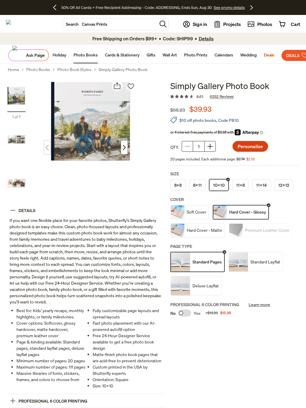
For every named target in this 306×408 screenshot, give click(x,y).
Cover (177, 199)
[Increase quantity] (210, 146)
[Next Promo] (251, 7)
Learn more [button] (259, 304)
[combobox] (110, 24)
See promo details (194, 7)
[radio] (178, 185)
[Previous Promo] (57, 7)
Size (174, 174)
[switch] (184, 313)
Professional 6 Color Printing (204, 304)
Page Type (181, 246)
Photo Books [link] (38, 70)
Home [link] (13, 70)
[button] (163, 24)
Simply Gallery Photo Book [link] (123, 70)
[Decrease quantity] (187, 146)
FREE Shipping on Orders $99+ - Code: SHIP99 (136, 7)
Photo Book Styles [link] (74, 70)
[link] (234, 97)
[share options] (117, 85)
